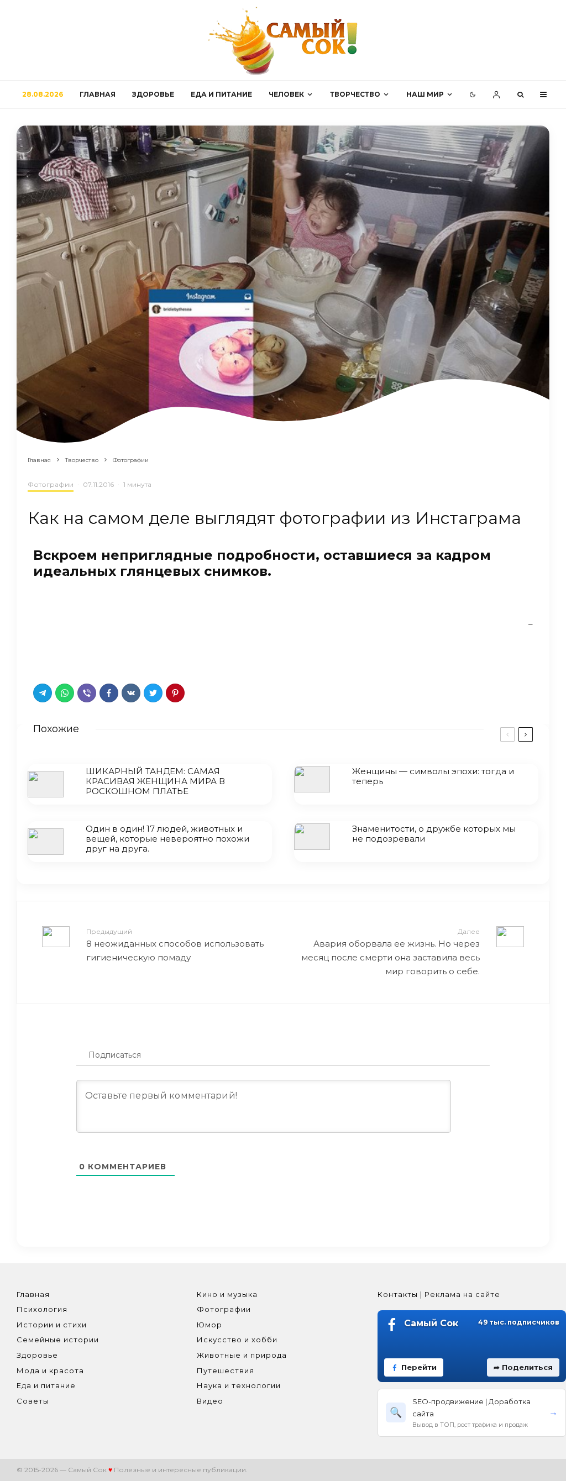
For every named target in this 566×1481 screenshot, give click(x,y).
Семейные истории (58, 1339)
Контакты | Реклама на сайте (439, 1294)
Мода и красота (50, 1370)
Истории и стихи (52, 1324)
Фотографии (51, 484)
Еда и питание (221, 94)
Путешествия (225, 1370)
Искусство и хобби (237, 1339)
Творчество (355, 94)
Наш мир (425, 94)
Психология (42, 1309)
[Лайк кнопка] (41, 653)
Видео (210, 1400)
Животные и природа (242, 1355)
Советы (33, 1400)
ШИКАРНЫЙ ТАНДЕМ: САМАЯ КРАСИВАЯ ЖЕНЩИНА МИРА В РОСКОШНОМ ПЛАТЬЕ (155, 781)
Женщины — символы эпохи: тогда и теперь (433, 776)
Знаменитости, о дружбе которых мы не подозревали (434, 834)
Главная (98, 94)
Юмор (209, 1324)
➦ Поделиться (523, 1367)
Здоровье (153, 94)
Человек (286, 94)
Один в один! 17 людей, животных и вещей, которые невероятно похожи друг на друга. (167, 839)
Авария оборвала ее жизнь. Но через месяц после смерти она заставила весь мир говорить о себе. (390, 951)
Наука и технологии (239, 1385)
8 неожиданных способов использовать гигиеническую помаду (175, 945)
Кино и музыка (227, 1294)
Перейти (419, 1367)
